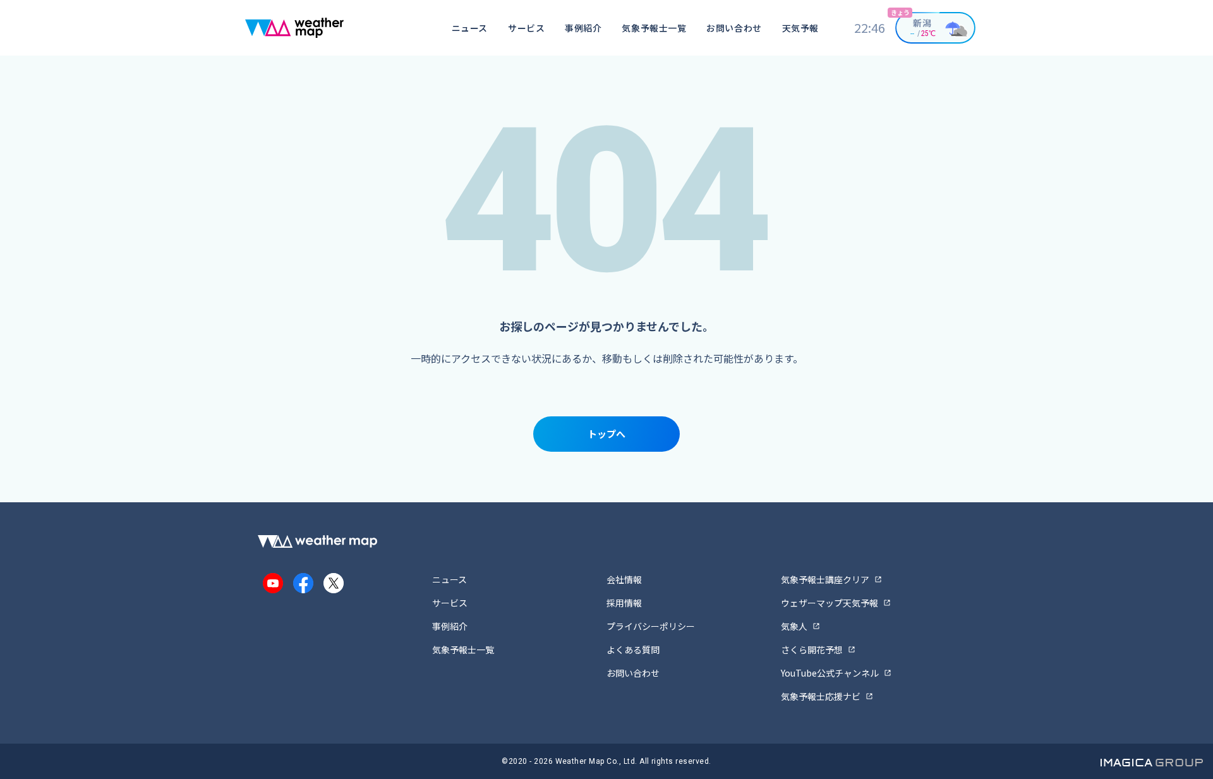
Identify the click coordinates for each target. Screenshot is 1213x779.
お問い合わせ (733, 27)
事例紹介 (583, 27)
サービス (526, 27)
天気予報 (800, 27)
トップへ (606, 433)
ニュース (470, 27)
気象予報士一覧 (654, 27)
